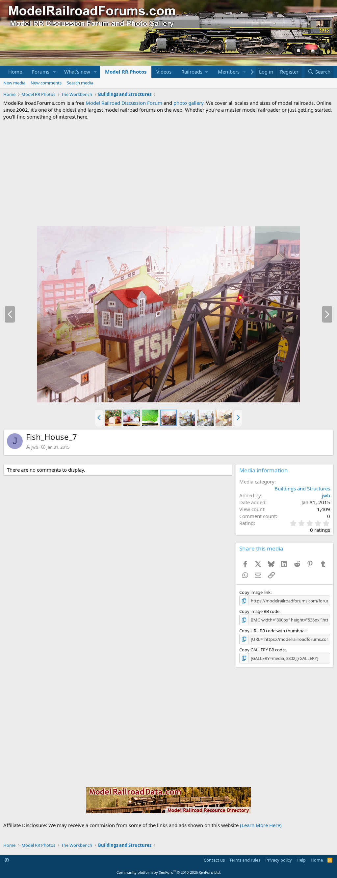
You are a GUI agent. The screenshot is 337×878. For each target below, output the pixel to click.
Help (301, 860)
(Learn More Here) (261, 825)
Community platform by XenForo (169, 872)
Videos (163, 71)
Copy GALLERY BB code (262, 650)
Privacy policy (278, 860)
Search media (80, 83)
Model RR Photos (125, 71)
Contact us (214, 860)
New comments (46, 83)
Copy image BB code (259, 611)
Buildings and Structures (302, 488)
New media (14, 83)
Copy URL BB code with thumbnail (272, 631)
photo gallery (188, 103)
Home (15, 71)
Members (229, 71)
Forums (40, 71)
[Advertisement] (168, 173)
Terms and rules (244, 860)
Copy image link (255, 592)
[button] (54, 72)
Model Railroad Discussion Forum (124, 103)
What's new (77, 71)
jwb (34, 447)
